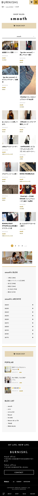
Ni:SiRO (10, 418)
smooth (10, 406)
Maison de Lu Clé (13, 420)
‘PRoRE (10, 423)
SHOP (16, 494)
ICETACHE (27, 481)
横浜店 (12, 292)
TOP (3, 7)
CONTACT (19, 472)
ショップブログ (9, 7)
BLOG (24, 494)
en (13, 481)
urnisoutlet (11, 412)
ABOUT (9, 494)
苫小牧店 (12, 289)
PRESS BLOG (12, 426)
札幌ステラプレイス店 (16, 280)
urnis (9, 409)
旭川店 (12, 283)
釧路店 (12, 286)
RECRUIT (32, 494)
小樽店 (12, 278)
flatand (10, 415)
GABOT (19, 481)
